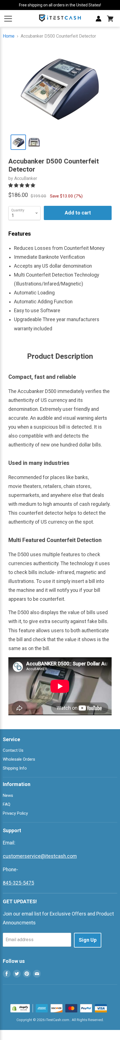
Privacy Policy (15, 813)
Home (9, 36)
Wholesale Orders (19, 759)
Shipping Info (15, 768)
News (8, 795)
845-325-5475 (18, 883)
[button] (22, 185)
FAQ (6, 804)
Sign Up (88, 940)
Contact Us (13, 750)
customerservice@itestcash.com (40, 856)
